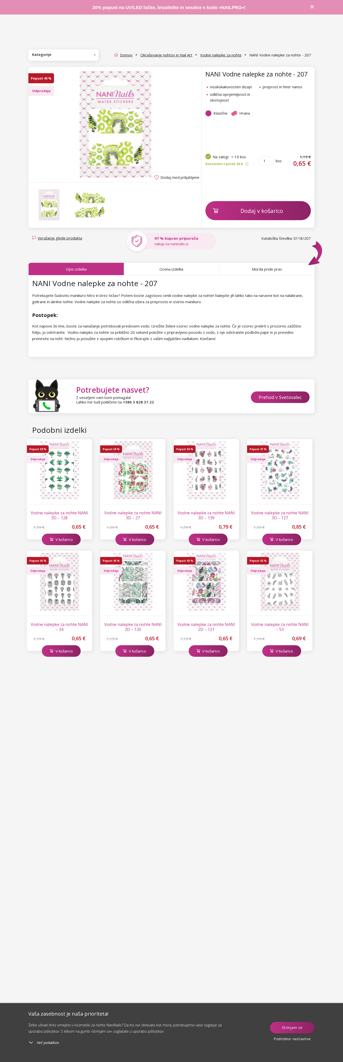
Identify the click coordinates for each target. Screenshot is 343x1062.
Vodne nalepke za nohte (221, 54)
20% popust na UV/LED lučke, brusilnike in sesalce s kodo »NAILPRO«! (169, 7)
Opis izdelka (76, 269)
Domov (126, 54)
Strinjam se (292, 1027)
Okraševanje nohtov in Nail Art (166, 54)
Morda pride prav (267, 269)
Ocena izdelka (171, 269)
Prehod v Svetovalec (280, 397)
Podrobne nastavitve (292, 1038)
